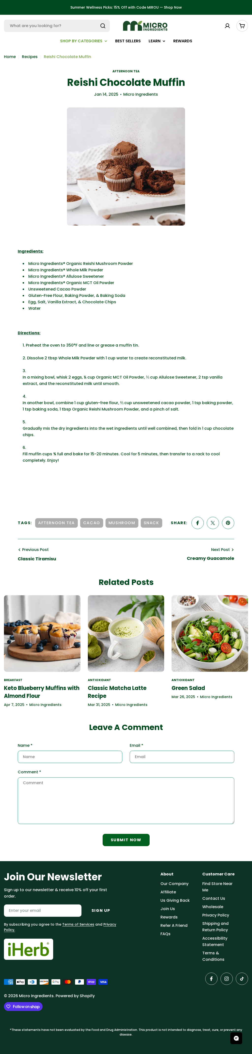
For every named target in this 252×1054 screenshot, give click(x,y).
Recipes (30, 57)
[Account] (227, 26)
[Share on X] (213, 523)
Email (136, 745)
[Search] (103, 26)
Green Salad (188, 688)
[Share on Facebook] (197, 523)
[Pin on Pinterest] (228, 523)
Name (25, 745)
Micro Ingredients (36, 996)
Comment (29, 772)
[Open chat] (236, 1038)
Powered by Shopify (75, 996)
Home (10, 57)
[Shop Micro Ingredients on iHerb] (28, 949)
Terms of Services (78, 924)
